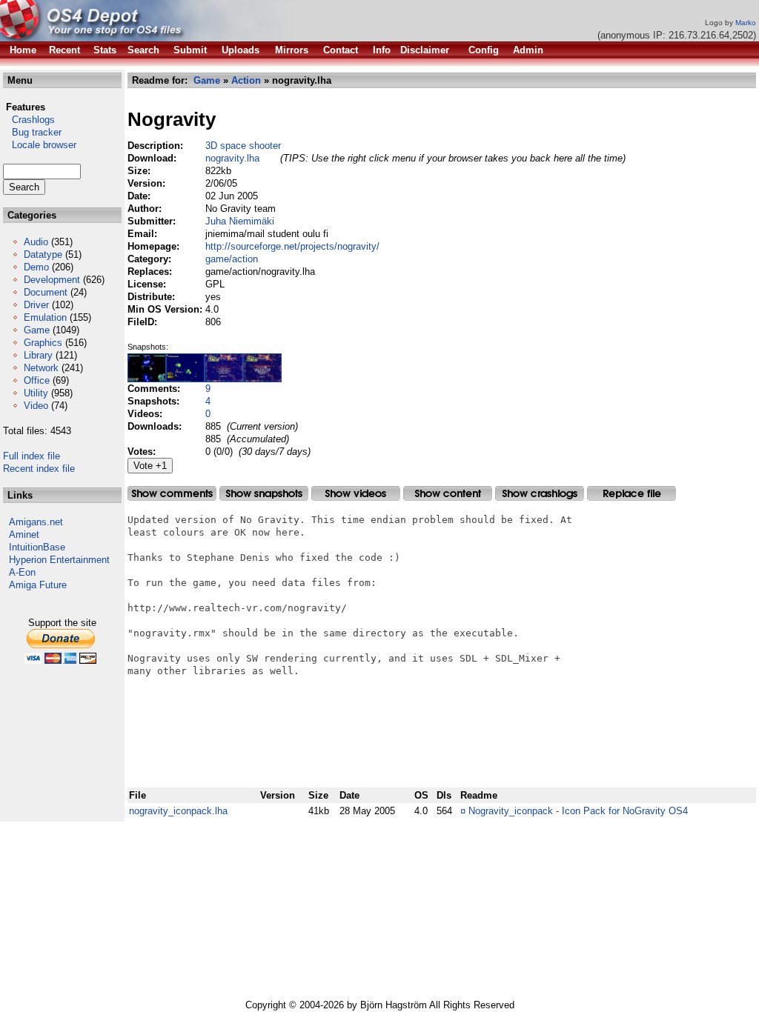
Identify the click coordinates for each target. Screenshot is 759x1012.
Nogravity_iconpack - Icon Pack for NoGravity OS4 (578, 810)
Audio (36, 241)
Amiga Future (38, 584)
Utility (36, 393)
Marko (745, 23)
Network (41, 367)
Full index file (31, 456)
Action (246, 80)
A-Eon (22, 572)
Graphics (43, 342)
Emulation (45, 317)
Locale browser (39, 144)
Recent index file (39, 468)
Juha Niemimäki (239, 221)
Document (45, 292)
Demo (36, 267)
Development (52, 279)
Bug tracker (32, 132)
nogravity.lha (232, 158)
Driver (36, 304)
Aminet (24, 534)
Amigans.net (36, 521)
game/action (231, 258)
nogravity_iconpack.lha (178, 810)
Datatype (43, 254)
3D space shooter (243, 145)
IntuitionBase (37, 547)
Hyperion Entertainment (59, 559)
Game (37, 330)
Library (38, 355)
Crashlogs (29, 119)
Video (36, 405)
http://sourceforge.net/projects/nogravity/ (292, 246)
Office (37, 380)
